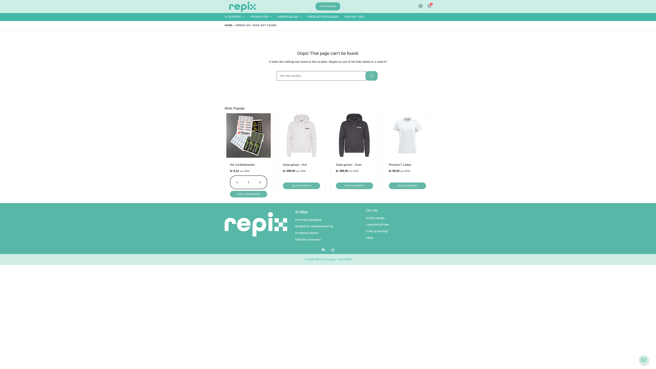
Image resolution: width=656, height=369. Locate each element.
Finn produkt (328, 6)
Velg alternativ (302, 185)
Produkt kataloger (323, 16)
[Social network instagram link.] (332, 249)
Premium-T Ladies (400, 164)
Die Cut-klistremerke (242, 164)
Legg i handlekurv (248, 194)
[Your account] (420, 6)
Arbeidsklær (288, 16)
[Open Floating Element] (643, 360)
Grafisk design (375, 218)
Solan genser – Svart (348, 164)
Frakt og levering (376, 231)
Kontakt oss (354, 16)
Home (229, 25)
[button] (237, 182)
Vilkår (369, 238)
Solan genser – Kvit (295, 164)
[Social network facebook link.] (323, 249)
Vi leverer (233, 16)
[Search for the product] (371, 76)
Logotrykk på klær (377, 224)
